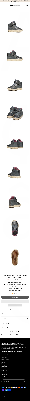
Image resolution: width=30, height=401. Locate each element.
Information (3, 367)
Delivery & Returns (5, 359)
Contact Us (3, 361)
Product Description (8, 310)
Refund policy (4, 370)
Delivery (4, 314)
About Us (3, 362)
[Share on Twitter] (17, 332)
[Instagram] (3, 394)
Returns (4, 318)
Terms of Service (5, 369)
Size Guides (5, 323)
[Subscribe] (24, 381)
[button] (15, 301)
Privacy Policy (4, 366)
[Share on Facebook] (14, 332)
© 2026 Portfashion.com (6, 396)
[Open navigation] (2, 5)
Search (2, 363)
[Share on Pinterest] (19, 332)
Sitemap (3, 365)
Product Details (6, 328)
